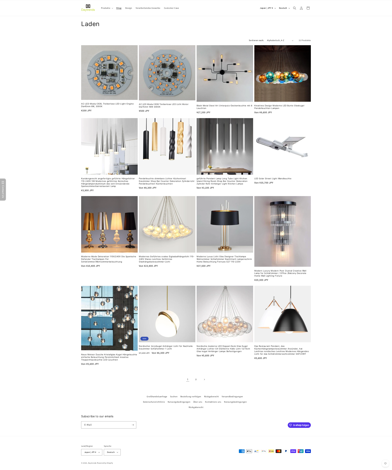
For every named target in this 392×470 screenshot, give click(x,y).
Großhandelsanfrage (157, 396)
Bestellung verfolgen (190, 396)
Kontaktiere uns (213, 401)
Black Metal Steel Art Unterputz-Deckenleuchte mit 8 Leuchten (224, 106)
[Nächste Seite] (204, 379)
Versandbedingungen (232, 396)
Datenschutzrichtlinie (154, 401)
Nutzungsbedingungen (179, 401)
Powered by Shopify (105, 463)
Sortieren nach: (256, 40)
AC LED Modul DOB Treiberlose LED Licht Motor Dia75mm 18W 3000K (163, 105)
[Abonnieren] (132, 424)
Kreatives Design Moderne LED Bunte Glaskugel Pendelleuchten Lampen (279, 106)
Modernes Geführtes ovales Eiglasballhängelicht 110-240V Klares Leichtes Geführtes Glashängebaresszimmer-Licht (166, 259)
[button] (107, 8)
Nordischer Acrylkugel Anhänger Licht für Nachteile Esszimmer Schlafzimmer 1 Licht (166, 347)
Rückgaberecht (211, 396)
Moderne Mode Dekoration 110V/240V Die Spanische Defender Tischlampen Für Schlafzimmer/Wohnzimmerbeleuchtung (108, 259)
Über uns (197, 401)
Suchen (174, 396)
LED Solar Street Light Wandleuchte (272, 178)
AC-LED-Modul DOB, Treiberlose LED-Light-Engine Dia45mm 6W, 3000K (107, 105)
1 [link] (187, 379)
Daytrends (92, 463)
